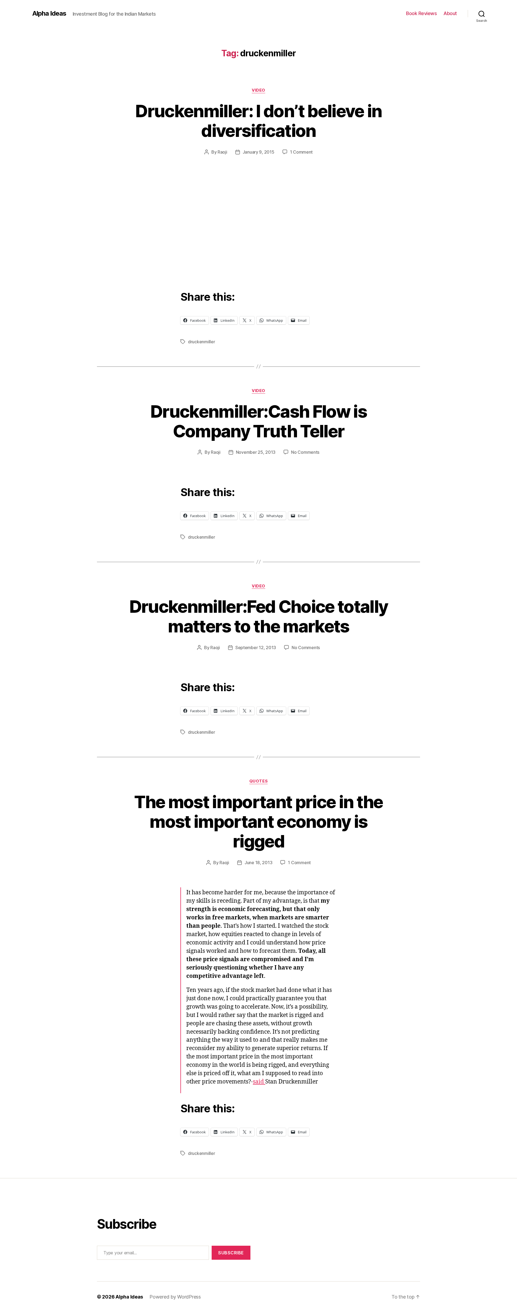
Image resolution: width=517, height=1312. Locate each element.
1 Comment (301, 152)
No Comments (305, 452)
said (259, 1081)
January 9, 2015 (258, 152)
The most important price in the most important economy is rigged (258, 821)
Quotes (258, 781)
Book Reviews (421, 13)
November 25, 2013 (255, 452)
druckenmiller (201, 341)
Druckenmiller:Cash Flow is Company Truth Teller (258, 421)
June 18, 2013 (258, 862)
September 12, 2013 (255, 647)
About (450, 13)
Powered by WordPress (175, 1297)
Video (258, 90)
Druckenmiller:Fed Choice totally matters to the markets (258, 616)
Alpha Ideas (49, 13)
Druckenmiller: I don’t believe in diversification (258, 121)
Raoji (222, 152)
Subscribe (231, 1252)
